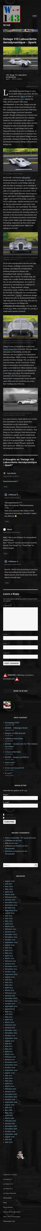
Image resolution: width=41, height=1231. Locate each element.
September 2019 (11, 1102)
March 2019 (9, 1118)
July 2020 (8, 1075)
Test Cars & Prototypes (11, 1216)
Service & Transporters (11, 1212)
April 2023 (9, 988)
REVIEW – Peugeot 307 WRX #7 (17, 757)
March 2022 (9, 1022)
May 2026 (9, 889)
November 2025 (11, 905)
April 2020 (9, 1083)
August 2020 (10, 1073)
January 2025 (10, 932)
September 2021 (11, 1038)
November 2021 (11, 1033)
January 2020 (10, 1091)
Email (6, 644)
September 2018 (11, 1134)
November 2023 (11, 969)
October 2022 (10, 1004)
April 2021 (9, 1051)
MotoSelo (8, 851)
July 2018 (8, 1139)
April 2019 (9, 1115)
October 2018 (10, 1131)
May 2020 (8, 1081)
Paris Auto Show (14, 373)
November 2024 (11, 937)
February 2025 (10, 929)
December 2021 (11, 1030)
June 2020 (9, 1078)
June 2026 (9, 886)
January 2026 (10, 900)
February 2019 (10, 1121)
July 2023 (8, 980)
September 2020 (11, 1070)
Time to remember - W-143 (15, 838)
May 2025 (8, 921)
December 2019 (11, 1094)
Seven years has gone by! (14, 768)
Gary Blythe (11, 473)
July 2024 (8, 948)
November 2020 (11, 1065)
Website (6, 653)
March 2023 (9, 990)
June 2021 (8, 1046)
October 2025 (10, 908)
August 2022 (10, 1009)
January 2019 (10, 1123)
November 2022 (11, 1001)
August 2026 (10, 881)
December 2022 (11, 998)
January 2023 (10, 996)
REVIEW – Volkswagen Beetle (16, 728)
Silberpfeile (26, 178)
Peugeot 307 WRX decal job (15, 733)
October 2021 (10, 1036)
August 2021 (9, 1041)
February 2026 (10, 897)
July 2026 (8, 884)
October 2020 (10, 1067)
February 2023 (10, 993)
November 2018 (11, 1129)
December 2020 (11, 1062)
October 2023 (10, 972)
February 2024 (10, 961)
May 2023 (8, 985)
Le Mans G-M (8, 1184)
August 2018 (9, 1137)
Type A (22, 96)
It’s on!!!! (8, 773)
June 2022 (9, 1014)
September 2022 (11, 1006)
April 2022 (9, 1020)
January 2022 (10, 1028)
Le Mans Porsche (9, 1193)
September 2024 (11, 942)
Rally (5, 1203)
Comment (7, 605)
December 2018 (11, 1126)
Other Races (8, 1207)
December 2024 (11, 934)
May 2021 (8, 1049)
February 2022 (10, 1025)
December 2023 (11, 966)
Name (6, 634)
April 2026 (9, 892)
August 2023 (9, 977)
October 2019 (10, 1099)
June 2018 (8, 1142)
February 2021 (10, 1057)
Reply (5, 486)
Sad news (32, 838)
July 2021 (8, 1044)
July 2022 (8, 1012)
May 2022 (8, 1017)
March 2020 (9, 1086)
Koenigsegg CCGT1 (12, 723)
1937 (10, 309)
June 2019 (8, 1110)
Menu (35, 16)
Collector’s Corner (10, 1175)
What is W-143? (20, 691)
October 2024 (10, 940)
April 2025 (9, 924)
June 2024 (9, 950)
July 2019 (8, 1107)
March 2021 (9, 1054)
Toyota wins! (10, 762)
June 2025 (9, 918)
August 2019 (9, 1105)
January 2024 (10, 964)
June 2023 (9, 982)
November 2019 (11, 1097)
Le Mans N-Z (8, 1189)
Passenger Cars (9, 1221)
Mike (7, 843)
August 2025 (10, 913)
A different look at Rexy (14, 739)
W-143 (6, 25)
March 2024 (9, 958)
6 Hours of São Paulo (13, 752)
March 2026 (9, 894)
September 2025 (11, 910)
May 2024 (8, 953)
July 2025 (8, 916)
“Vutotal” (19, 295)
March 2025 (9, 926)
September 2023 (11, 974)
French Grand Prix (10, 349)
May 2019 (8, 1113)
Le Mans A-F (7, 1179)
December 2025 (11, 902)
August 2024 (10, 945)
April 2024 (9, 956)
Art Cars (19, 840)
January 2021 (10, 1059)
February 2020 (10, 1089)
